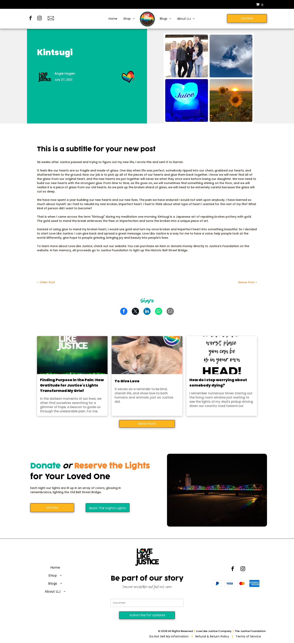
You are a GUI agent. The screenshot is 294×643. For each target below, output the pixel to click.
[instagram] (39, 19)
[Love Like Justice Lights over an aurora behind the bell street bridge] (72, 355)
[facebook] (30, 19)
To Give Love (127, 381)
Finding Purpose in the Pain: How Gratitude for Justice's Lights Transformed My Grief (72, 385)
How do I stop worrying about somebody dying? (218, 382)
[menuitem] (113, 19)
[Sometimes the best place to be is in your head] (221, 355)
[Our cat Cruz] (147, 355)
